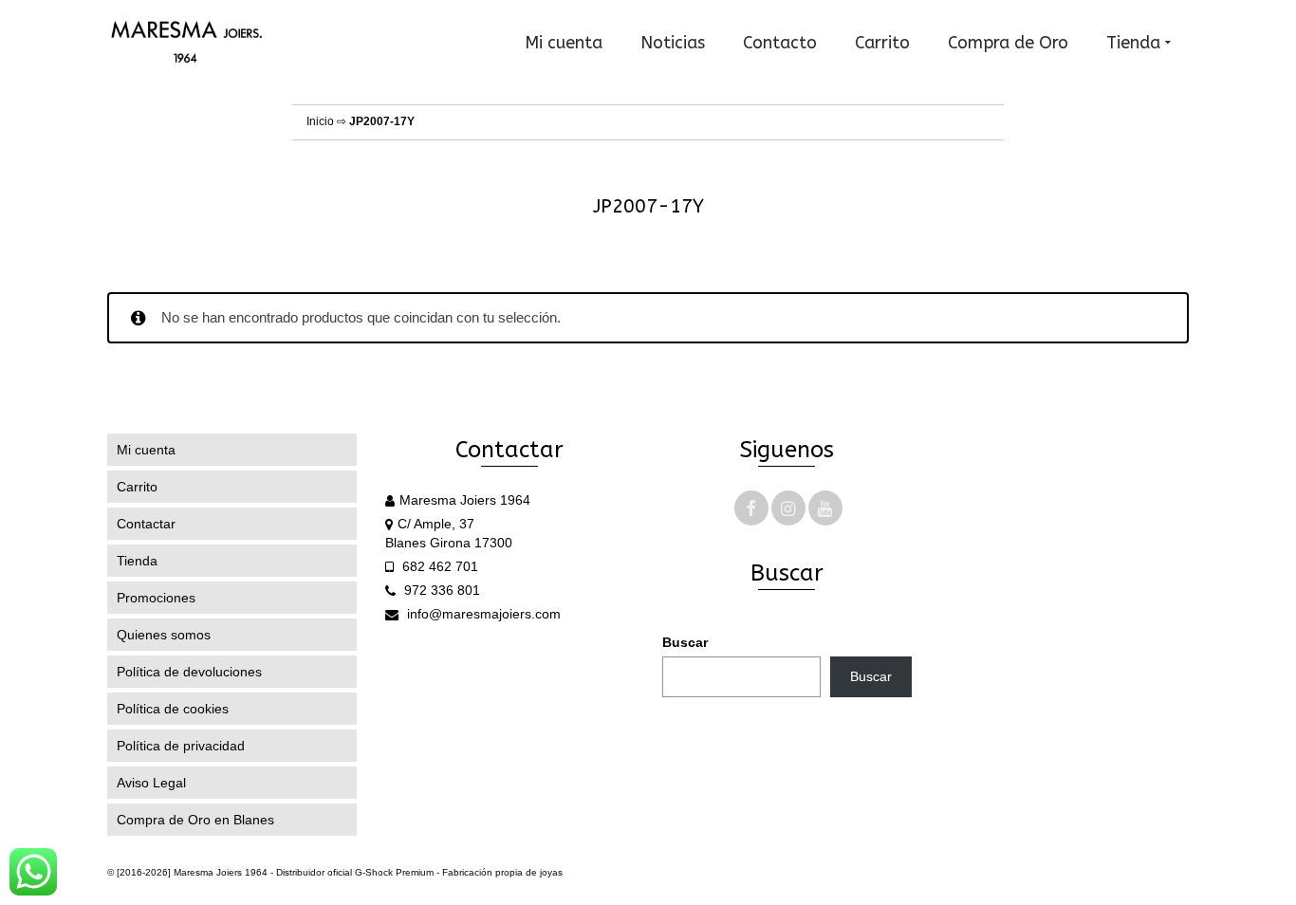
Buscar (685, 642)
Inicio (320, 121)
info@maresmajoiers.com (482, 613)
